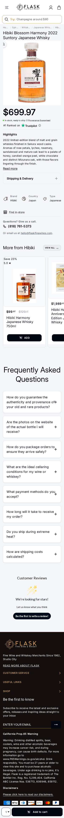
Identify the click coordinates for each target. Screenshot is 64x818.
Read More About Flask (21, 665)
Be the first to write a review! (32, 616)
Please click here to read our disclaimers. (28, 794)
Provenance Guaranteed (39, 120)
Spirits (15, 27)
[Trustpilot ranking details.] (40, 125)
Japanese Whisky (43, 27)
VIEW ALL (50, 248)
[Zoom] (3, 44)
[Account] (51, 7)
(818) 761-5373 (19, 226)
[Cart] (59, 7)
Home (6, 27)
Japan (32, 200)
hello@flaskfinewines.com (36, 233)
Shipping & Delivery (20, 178)
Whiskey (26, 27)
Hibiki (58, 27)
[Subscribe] (56, 724)
